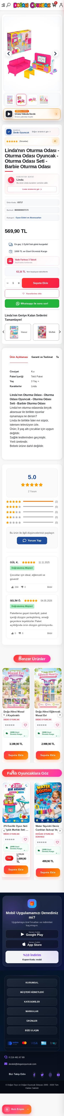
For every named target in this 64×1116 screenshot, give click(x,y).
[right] (60, 715)
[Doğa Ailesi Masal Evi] (48, 688)
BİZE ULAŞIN (32, 1030)
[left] (4, 715)
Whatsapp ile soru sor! (34, 303)
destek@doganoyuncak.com (22, 1064)
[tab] (19, 357)
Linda (34, 386)
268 (16, 587)
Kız (33, 371)
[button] (8, 53)
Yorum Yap (34, 540)
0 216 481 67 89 (16, 1057)
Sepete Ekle (40, 283)
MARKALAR (32, 1011)
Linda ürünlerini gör (30, 189)
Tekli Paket (37, 376)
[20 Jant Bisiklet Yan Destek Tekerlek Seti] (48, 802)
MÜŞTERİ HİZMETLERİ (32, 992)
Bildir (49, 587)
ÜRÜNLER (31, 1021)
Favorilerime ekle (34, 294)
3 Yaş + (35, 381)
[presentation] (3, 332)
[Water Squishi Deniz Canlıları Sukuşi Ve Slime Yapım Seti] (16, 802)
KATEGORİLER (32, 1002)
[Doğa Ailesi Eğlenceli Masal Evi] (16, 688)
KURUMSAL (32, 982)
